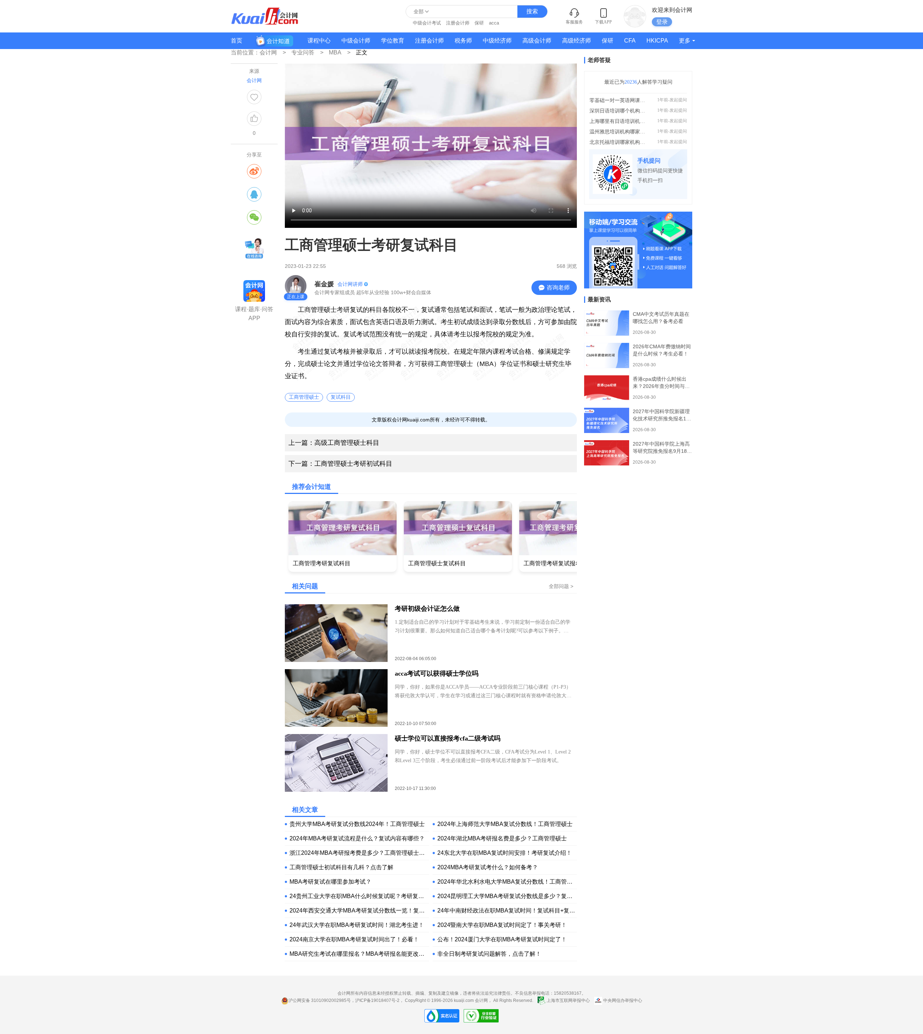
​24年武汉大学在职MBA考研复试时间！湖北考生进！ (357, 925)
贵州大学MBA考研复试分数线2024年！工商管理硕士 (357, 824)
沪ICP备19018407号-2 (377, 1000)
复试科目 (341, 397)
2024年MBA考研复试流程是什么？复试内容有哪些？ (357, 838)
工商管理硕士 (304, 397)
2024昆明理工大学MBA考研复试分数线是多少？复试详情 (507, 896)
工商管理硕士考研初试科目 (340, 463)
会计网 (481, 1000)
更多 (684, 40)
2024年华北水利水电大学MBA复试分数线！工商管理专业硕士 (507, 882)
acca (494, 23)
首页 (236, 40)
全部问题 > (561, 586)
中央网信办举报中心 (622, 1000)
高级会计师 (536, 40)
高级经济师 (576, 40)
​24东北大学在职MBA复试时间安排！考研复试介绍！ (504, 853)
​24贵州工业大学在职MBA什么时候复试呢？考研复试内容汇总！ (359, 896)
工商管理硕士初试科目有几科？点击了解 (341, 867)
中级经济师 (497, 40)
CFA (630, 40)
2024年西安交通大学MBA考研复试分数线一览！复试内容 (359, 910)
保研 (479, 23)
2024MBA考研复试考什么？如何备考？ (487, 867)
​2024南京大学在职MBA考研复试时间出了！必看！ (354, 939)
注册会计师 (457, 23)
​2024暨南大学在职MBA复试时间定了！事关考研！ (502, 925)
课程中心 (319, 40)
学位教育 (392, 40)
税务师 (463, 40)
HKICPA (657, 40)
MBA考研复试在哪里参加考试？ (330, 882)
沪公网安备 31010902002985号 (319, 1000)
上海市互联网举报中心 (568, 1000)
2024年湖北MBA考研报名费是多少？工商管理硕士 (502, 838)
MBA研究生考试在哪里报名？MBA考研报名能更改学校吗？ (359, 954)
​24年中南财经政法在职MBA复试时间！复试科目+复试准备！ (507, 910)
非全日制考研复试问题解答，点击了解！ (489, 954)
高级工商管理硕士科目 (333, 442)
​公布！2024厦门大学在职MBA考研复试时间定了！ (502, 939)
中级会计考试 (427, 23)
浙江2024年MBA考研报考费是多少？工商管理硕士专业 (359, 853)
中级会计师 (355, 40)
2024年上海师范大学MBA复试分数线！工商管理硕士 (505, 824)
